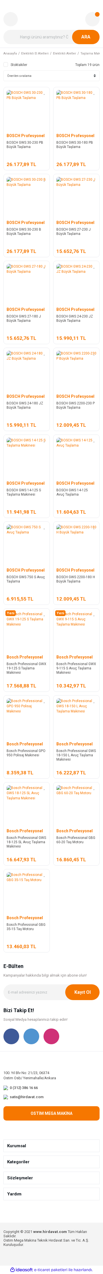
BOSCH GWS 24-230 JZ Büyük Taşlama (74, 318)
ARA (85, 37)
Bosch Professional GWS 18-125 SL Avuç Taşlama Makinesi (26, 842)
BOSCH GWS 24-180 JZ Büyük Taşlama (25, 405)
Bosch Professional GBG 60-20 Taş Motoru (75, 840)
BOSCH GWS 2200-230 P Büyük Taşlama (75, 405)
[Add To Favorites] (44, 92)
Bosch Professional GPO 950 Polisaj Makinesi (26, 753)
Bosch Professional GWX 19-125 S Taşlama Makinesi (26, 668)
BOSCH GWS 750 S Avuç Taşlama (26, 579)
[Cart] (92, 19)
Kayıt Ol (82, 992)
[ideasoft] (21, 1270)
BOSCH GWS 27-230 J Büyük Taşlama (73, 231)
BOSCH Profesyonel (26, 135)
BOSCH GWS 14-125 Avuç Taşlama (72, 492)
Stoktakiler (19, 65)
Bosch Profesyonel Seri (25, 657)
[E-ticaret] (51, 1270)
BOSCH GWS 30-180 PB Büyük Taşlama (74, 145)
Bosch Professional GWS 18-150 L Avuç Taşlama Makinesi (76, 755)
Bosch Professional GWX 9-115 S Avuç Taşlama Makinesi (76, 668)
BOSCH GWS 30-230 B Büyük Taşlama (24, 231)
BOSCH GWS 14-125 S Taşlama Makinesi (24, 492)
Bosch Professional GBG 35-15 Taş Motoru (26, 927)
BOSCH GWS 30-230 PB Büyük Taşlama (25, 145)
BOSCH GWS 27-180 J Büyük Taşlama (24, 318)
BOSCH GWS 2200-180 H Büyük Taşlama (75, 579)
